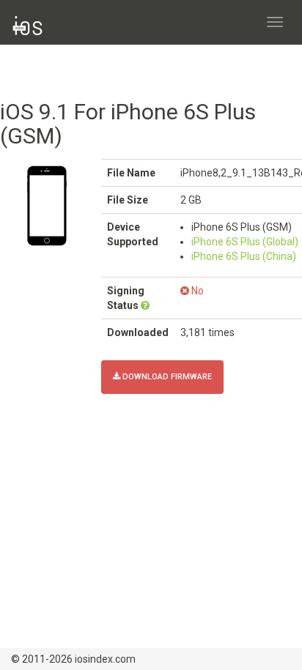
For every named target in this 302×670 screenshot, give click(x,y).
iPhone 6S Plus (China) (243, 256)
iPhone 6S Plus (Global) (244, 241)
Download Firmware (166, 376)
